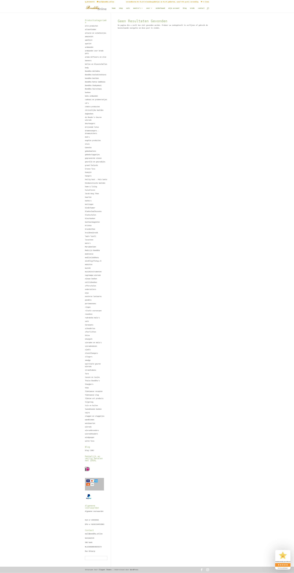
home (114, 8)
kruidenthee (90, 229)
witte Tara (89, 441)
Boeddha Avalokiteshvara (95, 75)
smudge (87, 360)
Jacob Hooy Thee (92, 194)
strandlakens (90, 370)
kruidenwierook (91, 233)
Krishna (88, 225)
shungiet (88, 339)
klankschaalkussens (93, 211)
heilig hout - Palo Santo (96, 179)
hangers (88, 176)
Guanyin (88, 172)
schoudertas (90, 328)
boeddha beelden (92, 78)
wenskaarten (90, 423)
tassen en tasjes (92, 377)
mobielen (88, 264)
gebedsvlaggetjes (92, 155)
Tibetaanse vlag (92, 395)
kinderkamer (90, 208)
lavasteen (89, 240)
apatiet (88, 44)
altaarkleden (90, 29)
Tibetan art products (94, 398)
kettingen (89, 204)
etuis (87, 144)
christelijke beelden (94, 110)
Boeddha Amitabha (92, 71)
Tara (87, 374)
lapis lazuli (90, 236)
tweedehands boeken (93, 409)
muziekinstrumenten (93, 272)
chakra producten (92, 107)
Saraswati (89, 325)
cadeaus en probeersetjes (96, 99)
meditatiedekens (92, 257)
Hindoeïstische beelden (95, 183)
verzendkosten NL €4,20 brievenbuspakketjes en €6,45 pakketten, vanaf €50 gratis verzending (162, 2)
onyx (87, 293)
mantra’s (137, 8)
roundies (88, 314)
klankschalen (90, 215)
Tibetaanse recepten (93, 391)
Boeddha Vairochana (93, 89)
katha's (88, 201)
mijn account (173, 8)
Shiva (87, 335)
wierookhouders (91, 434)
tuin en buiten (91, 405)
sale (128, 8)
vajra (87, 413)
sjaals (87, 349)
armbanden (89, 47)
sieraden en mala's (93, 342)
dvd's (87, 137)
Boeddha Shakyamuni (93, 85)
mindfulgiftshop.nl (93, 261)
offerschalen (90, 286)
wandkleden (89, 420)
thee (87, 388)
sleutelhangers (91, 353)
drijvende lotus (92, 127)
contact (201, 8)
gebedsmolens (90, 151)
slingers (88, 357)
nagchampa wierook (93, 275)
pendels (88, 300)
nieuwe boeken (91, 279)
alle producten (91, 26)
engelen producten (93, 140)
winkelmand (160, 8)
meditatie (89, 254)
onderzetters (90, 289)
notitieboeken (91, 282)
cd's (87, 103)
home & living (91, 187)
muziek (87, 268)
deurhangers (90, 123)
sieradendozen (91, 346)
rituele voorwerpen (93, 311)
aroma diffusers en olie (95, 57)
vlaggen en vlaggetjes (94, 416)
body (87, 68)
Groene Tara (90, 169)
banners (88, 60)
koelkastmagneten (92, 222)
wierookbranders (92, 430)
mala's (87, 243)
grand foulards (91, 165)
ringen (87, 307)
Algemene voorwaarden (94, 511)
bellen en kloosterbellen (96, 64)
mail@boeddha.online (93, 534)
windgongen (89, 437)
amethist (88, 40)
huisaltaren (90, 190)
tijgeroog (89, 402)
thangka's (89, 384)
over (148, 8)
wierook (88, 427)
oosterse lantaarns (93, 296)
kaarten (88, 197)
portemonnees (90, 303)
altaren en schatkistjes (95, 33)
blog (185, 8)
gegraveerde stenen (93, 158)
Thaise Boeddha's (92, 381)
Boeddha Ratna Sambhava (95, 82)
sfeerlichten (90, 332)
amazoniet (89, 36)
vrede (192, 8)
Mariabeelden (90, 247)
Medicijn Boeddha (92, 250)
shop (121, 8)
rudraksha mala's (92, 318)
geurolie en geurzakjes (95, 162)
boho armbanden (91, 96)
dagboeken (89, 114)
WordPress (134, 570)
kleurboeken (90, 218)
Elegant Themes (105, 570)
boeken (87, 92)
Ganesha (88, 147)
